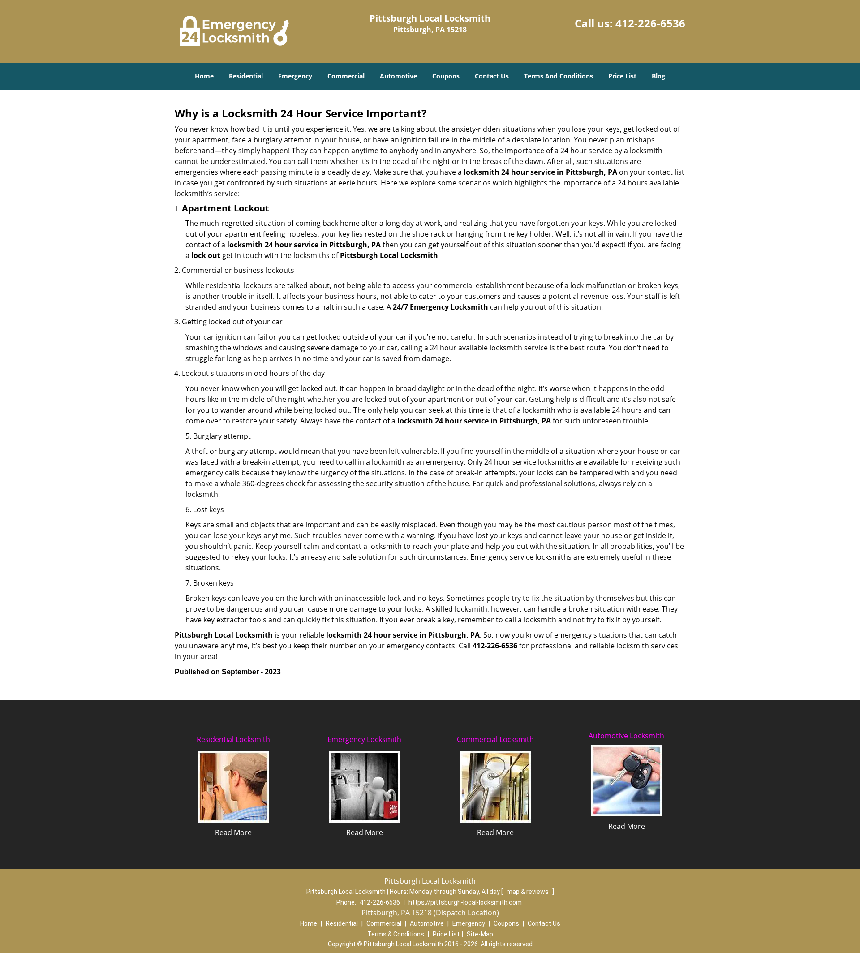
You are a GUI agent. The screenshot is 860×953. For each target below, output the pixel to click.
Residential (246, 76)
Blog (658, 76)
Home (204, 76)
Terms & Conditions (395, 934)
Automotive (398, 76)
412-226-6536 (650, 23)
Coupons (446, 76)
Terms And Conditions (558, 76)
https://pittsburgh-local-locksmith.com (465, 902)
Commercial (346, 76)
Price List (622, 76)
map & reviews (528, 891)
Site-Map (480, 934)
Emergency (295, 76)
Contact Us (492, 76)
